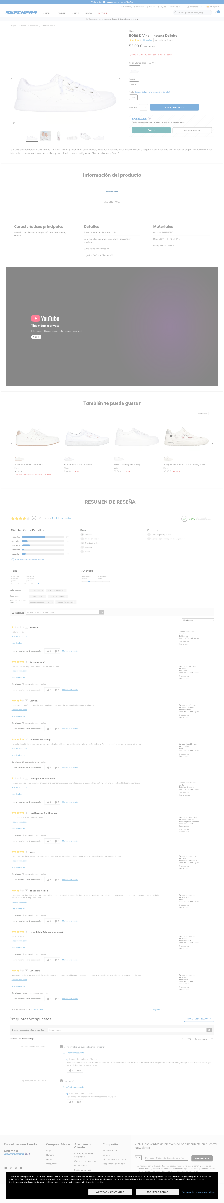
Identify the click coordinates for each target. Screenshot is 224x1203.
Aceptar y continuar (110, 1192)
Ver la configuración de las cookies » (199, 1192)
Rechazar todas (157, 1192)
